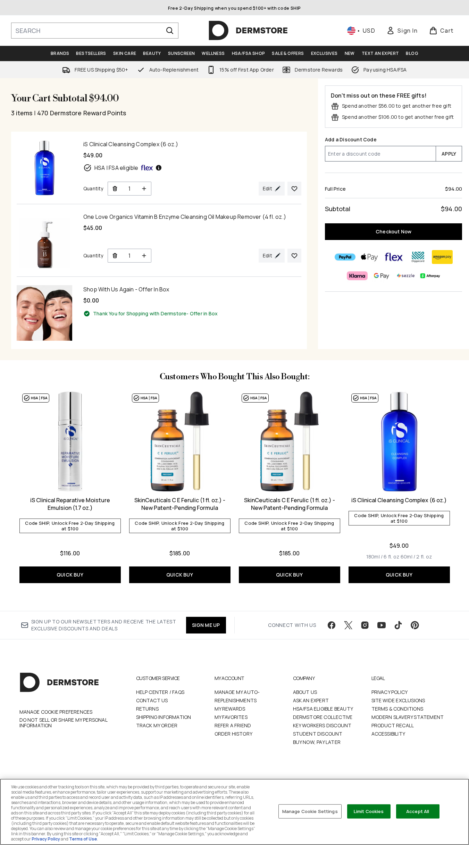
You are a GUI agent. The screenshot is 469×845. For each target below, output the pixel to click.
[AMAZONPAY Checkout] (442, 257)
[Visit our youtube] (381, 625)
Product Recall (392, 725)
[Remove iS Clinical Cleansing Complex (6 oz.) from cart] (115, 189)
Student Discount (318, 733)
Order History (234, 733)
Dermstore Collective (323, 717)
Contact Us (152, 700)
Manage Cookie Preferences (56, 712)
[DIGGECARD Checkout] (417, 257)
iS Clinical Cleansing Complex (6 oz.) (399, 500)
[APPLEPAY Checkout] (369, 257)
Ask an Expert (311, 700)
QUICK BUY (70, 574)
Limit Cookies (369, 811)
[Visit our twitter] (348, 625)
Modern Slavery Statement (407, 717)
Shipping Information (163, 717)
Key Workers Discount (322, 725)
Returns (147, 708)
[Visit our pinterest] (415, 625)
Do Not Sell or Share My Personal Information (63, 722)
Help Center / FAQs (160, 692)
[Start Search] (170, 30)
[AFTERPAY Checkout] (430, 275)
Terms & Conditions (397, 708)
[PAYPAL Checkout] (344, 257)
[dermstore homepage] (248, 30)
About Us (305, 692)
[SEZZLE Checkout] (405, 275)
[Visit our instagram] (365, 625)
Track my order (157, 725)
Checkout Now (393, 231)
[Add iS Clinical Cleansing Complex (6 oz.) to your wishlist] (294, 189)
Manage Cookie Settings (310, 811)
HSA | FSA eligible (116, 168)
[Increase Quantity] (144, 189)
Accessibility (388, 733)
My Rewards (230, 708)
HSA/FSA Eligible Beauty (323, 708)
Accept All (417, 811)
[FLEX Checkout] (393, 257)
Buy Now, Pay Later (317, 742)
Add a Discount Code (351, 139)
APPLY (449, 153)
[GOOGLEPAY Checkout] (381, 275)
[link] (402, 31)
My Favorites (231, 717)
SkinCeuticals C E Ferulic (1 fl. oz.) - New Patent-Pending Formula (179, 504)
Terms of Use (83, 839)
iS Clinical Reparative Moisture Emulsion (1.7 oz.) (70, 504)
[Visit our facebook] (331, 625)
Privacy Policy (389, 692)
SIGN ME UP (206, 625)
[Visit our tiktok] (398, 625)
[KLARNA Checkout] (357, 275)
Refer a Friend (233, 725)
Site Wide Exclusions (398, 700)
